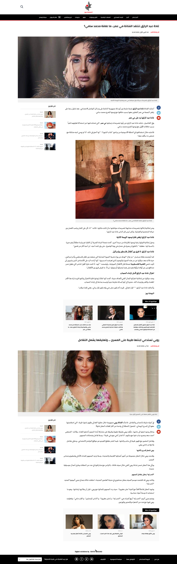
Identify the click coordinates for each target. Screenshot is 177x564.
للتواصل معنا (130, 559)
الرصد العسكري (118, 17)
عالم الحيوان (53, 17)
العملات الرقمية (106, 17)
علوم (84, 17)
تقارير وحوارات (93, 17)
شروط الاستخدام (144, 559)
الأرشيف (103, 559)
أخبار (127, 17)
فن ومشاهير (68, 17)
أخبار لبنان (135, 17)
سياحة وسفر (43, 17)
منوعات (77, 17)
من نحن (156, 559)
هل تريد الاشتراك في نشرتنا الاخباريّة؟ (56, 559)
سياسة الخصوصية (116, 559)
